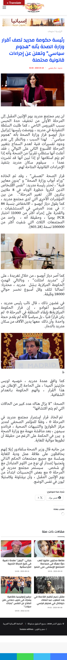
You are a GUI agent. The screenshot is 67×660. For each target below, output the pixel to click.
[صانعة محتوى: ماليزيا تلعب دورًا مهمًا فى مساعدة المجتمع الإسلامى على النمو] (49, 548)
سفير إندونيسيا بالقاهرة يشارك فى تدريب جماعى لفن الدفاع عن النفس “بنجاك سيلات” (16, 602)
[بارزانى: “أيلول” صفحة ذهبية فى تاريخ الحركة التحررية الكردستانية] (16, 548)
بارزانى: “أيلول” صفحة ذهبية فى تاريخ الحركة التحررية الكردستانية (17, 563)
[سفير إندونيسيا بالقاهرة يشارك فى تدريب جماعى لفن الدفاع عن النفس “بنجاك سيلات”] (16, 585)
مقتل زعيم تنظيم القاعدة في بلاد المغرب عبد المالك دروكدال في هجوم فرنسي (49, 600)
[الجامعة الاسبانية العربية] (33, 7)
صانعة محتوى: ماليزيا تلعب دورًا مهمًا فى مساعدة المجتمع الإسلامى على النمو (49, 563)
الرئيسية (59, 31)
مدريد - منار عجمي (55, 68)
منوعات (51, 31)
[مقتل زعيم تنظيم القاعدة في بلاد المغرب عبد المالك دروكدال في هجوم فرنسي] (49, 585)
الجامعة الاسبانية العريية (13, 624)
